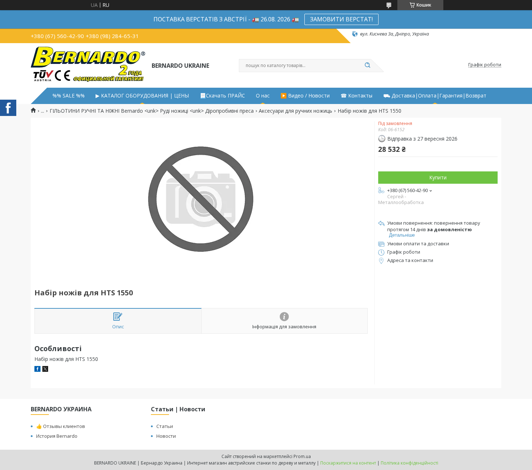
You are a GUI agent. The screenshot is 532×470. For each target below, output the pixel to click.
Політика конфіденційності (409, 463)
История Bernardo (56, 436)
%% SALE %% (68, 95)
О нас (263, 95)
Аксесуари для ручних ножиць (295, 111)
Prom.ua (302, 456)
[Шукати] (367, 65)
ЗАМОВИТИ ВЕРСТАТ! (341, 19)
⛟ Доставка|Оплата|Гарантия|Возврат (434, 95)
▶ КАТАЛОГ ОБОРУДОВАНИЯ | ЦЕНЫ (142, 95)
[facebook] (37, 369)
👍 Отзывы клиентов (60, 426)
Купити (438, 177)
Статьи (164, 426)
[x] (45, 369)
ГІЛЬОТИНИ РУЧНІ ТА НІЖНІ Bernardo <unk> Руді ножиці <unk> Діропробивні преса (152, 111)
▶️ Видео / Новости (305, 95)
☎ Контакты (356, 95)
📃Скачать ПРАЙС (222, 95)
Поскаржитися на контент (348, 463)
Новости (166, 436)
